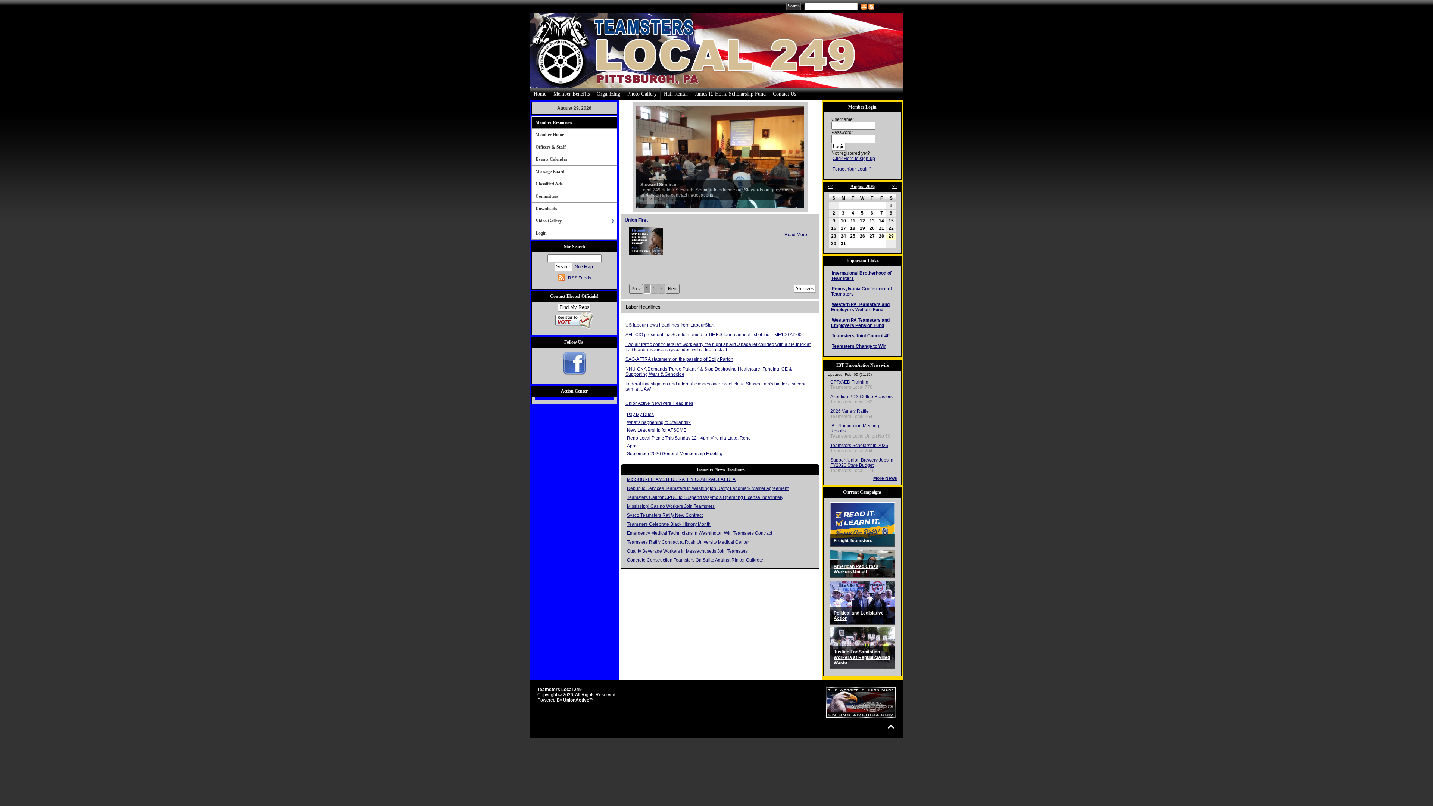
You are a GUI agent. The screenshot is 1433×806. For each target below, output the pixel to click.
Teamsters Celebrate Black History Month (669, 524)
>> (894, 186)
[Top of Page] (891, 727)
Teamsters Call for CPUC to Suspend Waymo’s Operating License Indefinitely (705, 497)
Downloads (546, 208)
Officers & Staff (551, 147)
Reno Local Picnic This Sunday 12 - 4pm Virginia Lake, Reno (689, 438)
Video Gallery (549, 221)
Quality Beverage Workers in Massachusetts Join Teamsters (687, 551)
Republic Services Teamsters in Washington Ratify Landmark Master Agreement (708, 488)
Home (540, 94)
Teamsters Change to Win (859, 346)
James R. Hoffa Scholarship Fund (730, 94)
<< (830, 186)
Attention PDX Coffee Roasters (861, 396)
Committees (547, 196)
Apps (632, 446)
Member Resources (554, 122)
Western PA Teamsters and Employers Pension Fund (860, 323)
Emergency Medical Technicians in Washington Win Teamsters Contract (699, 533)
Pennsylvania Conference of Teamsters (861, 291)
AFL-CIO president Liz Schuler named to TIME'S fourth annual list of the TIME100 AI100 (713, 334)
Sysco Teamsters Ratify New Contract (665, 515)
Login (541, 233)
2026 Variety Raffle (849, 411)
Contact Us (784, 94)
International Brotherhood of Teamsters (861, 276)
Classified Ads (549, 184)
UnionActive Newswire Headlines (659, 403)
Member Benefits (571, 94)
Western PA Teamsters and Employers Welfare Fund (860, 307)
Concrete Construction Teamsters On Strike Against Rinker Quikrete (695, 560)
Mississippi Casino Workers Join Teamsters (671, 506)
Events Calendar (552, 159)
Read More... (797, 250)
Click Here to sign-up (854, 158)
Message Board (550, 171)
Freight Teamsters (853, 540)
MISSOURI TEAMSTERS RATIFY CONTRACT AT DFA (681, 479)
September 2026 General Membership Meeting (674, 453)
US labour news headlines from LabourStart (669, 325)
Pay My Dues (640, 414)
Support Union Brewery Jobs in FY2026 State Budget (861, 462)
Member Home (550, 134)
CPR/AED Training (849, 382)
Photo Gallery (642, 94)
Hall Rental (676, 94)
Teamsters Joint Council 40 (861, 335)
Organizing (608, 94)
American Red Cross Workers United (856, 569)
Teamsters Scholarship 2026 (859, 445)
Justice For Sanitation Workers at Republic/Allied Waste (862, 657)
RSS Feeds (579, 278)
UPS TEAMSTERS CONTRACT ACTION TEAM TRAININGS (686, 220)
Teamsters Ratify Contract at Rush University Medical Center (688, 542)
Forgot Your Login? (852, 169)
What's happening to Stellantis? (659, 422)
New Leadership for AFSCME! (657, 430)
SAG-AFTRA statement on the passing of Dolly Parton (679, 359)
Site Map (584, 266)
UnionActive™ (578, 700)
